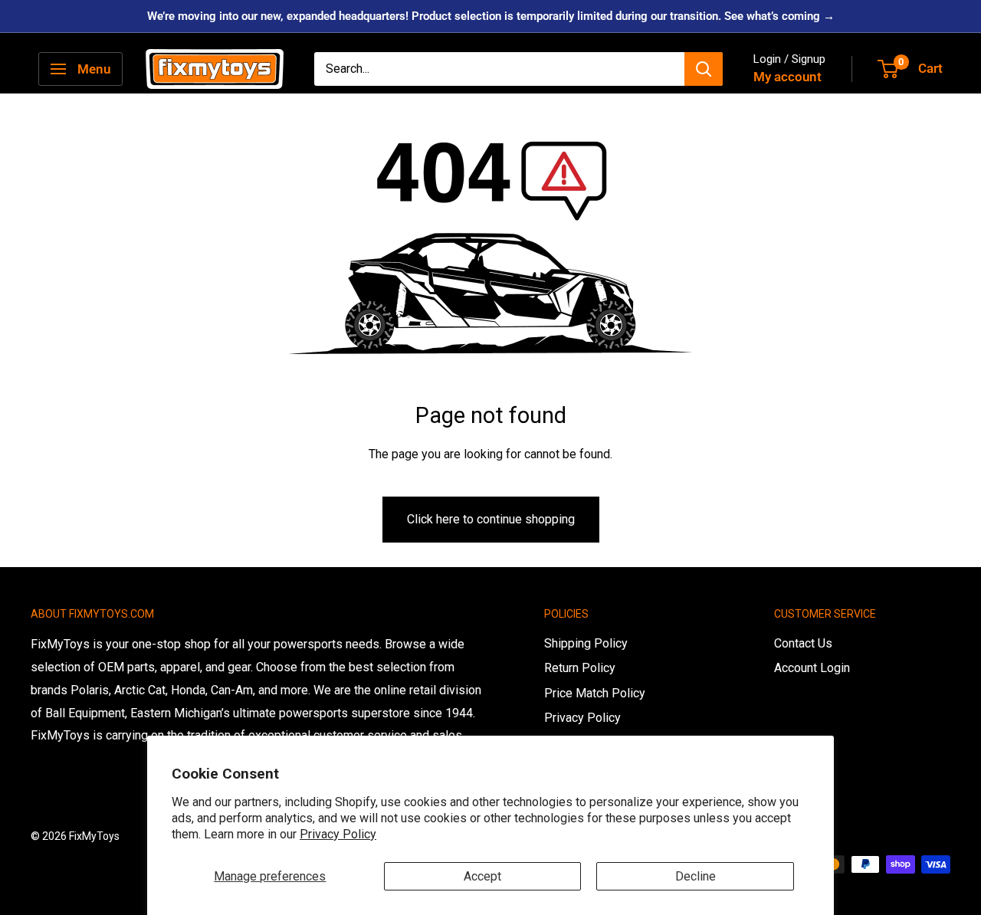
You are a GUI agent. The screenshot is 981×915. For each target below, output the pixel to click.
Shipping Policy (586, 643)
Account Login (812, 668)
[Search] (703, 69)
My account (787, 76)
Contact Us (803, 643)
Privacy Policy (338, 834)
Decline (695, 876)
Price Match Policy (594, 693)
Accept (482, 876)
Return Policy (579, 668)
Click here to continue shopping (491, 519)
